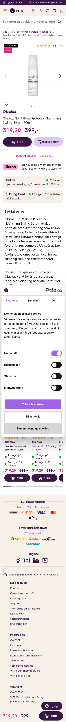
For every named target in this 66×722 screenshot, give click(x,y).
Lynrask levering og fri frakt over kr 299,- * (32, 184)
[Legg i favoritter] (6, 104)
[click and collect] (54, 10)
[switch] (56, 365)
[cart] (61, 10)
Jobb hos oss (17, 660)
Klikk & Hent (17, 613)
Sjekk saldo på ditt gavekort (26, 608)
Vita (5, 31)
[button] (59, 21)
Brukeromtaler (18, 623)
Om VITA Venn (18, 692)
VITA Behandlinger (20, 676)
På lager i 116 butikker (46, 194)
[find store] (33, 10)
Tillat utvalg (33, 416)
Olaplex (9, 111)
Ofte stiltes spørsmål (22, 593)
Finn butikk (16, 645)
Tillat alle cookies (33, 404)
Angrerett (15, 603)
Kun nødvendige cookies (33, 428)
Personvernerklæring (22, 650)
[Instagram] (27, 560)
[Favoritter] (47, 10)
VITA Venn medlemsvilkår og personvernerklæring (26, 699)
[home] (17, 10)
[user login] (40, 10)
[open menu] (5, 10)
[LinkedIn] (36, 560)
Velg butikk (14, 198)
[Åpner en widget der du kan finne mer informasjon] (51, 706)
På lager (55, 180)
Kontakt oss (17, 588)
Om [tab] (54, 300)
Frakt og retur (18, 598)
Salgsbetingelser (19, 618)
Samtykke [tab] (12, 300)
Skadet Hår (46, 31)
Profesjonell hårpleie (27, 31)
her (60, 168)
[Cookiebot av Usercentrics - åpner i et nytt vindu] (46, 290)
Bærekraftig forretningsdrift (26, 655)
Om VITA (15, 640)
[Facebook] (18, 560)
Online (10, 180)
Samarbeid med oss (21, 665)
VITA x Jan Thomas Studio (25, 670)
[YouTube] (45, 560)
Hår (12, 31)
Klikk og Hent (15, 194)
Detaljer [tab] (33, 300)
